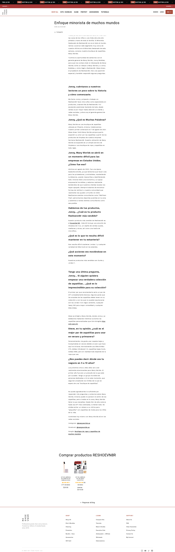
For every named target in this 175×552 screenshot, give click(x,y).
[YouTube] (145, 551)
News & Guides (100, 527)
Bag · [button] (169, 12)
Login (162, 12)
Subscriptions (100, 541)
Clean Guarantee (131, 527)
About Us (129, 519)
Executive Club (100, 530)
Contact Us (129, 534)
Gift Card (68, 541)
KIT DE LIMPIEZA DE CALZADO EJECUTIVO (80, 478)
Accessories (69, 537)
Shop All (54, 12)
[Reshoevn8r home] (4, 12)
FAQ (127, 523)
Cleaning (68, 527)
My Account (130, 537)
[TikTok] (149, 551)
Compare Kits (100, 519)
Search (155, 12)
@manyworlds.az (83, 423)
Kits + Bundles (66, 12)
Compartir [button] (60, 32)
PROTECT (84, 12)
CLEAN (76, 12)
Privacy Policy (130, 530)
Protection (69, 530)
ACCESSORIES (94, 12)
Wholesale (99, 537)
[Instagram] (142, 551)
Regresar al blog (88, 502)
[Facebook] (152, 551)
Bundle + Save (70, 534)
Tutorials (105, 12)
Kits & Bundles (70, 523)
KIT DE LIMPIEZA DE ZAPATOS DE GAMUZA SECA (66, 478)
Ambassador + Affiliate (103, 534)
